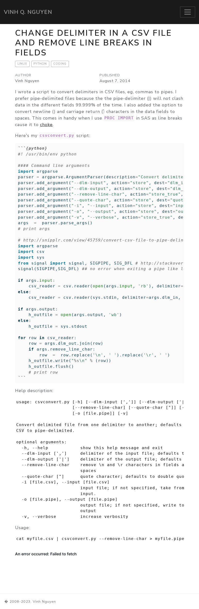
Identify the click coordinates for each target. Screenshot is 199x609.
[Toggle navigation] (187, 12)
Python (40, 64)
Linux (22, 64)
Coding (59, 64)
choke (46, 125)
